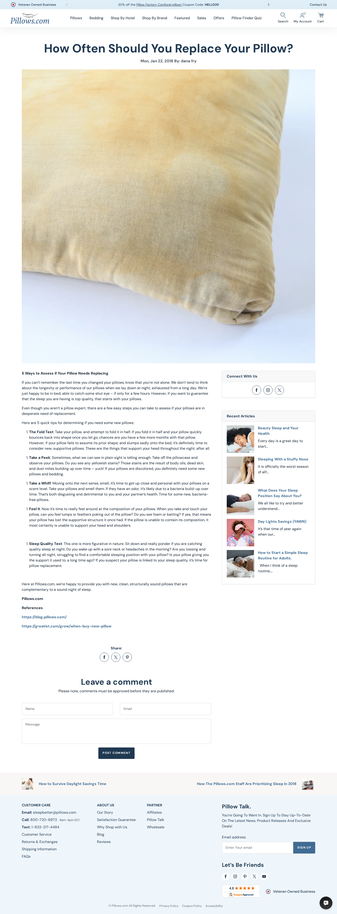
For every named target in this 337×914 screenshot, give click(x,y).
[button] (76, 18)
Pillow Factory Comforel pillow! (159, 5)
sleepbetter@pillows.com (54, 812)
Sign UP (304, 847)
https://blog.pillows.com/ (44, 617)
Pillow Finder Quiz (247, 18)
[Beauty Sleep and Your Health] (240, 439)
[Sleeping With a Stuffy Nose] (240, 470)
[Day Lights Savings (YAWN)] (240, 532)
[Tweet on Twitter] (115, 657)
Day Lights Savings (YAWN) (282, 521)
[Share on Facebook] (104, 657)
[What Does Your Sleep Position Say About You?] (240, 501)
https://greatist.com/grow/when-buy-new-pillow (66, 626)
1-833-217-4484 (45, 827)
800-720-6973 (44, 819)
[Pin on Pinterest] (127, 657)
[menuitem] (76, 18)
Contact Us (318, 5)
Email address (234, 837)
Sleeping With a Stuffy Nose (283, 459)
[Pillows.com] (29, 18)
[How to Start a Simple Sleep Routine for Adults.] (240, 563)
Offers (218, 18)
